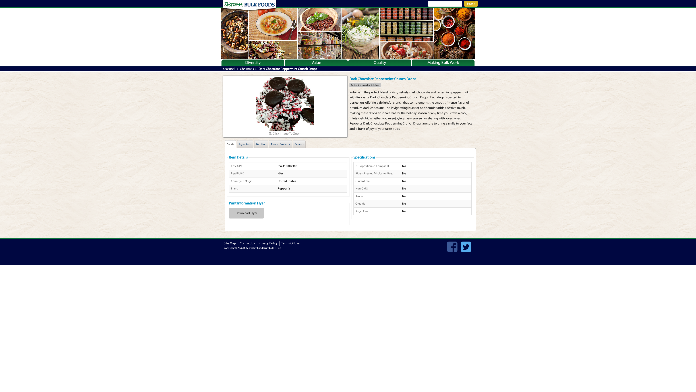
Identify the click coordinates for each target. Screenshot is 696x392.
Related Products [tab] (280, 144)
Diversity (253, 62)
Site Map (230, 243)
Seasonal (229, 69)
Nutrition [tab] (261, 144)
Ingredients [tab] (245, 144)
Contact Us (247, 243)
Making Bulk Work (443, 62)
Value (316, 62)
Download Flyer (246, 213)
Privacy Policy (268, 243)
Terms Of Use (290, 243)
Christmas (247, 69)
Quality (380, 62)
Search (471, 3)
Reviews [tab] (299, 144)
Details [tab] (230, 144)
